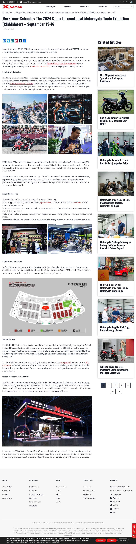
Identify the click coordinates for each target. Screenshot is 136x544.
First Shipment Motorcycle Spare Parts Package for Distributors (113, 78)
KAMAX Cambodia (89, 498)
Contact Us (102, 6)
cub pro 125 (65, 362)
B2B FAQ (5, 494)
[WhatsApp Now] (134, 536)
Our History (6, 490)
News (12, 12)
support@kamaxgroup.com (124, 490)
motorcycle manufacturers (21, 83)
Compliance (100, 523)
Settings (123, 540)
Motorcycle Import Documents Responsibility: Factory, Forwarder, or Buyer (115, 202)
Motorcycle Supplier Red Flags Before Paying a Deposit (115, 329)
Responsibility (7, 498)
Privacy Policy (69, 523)
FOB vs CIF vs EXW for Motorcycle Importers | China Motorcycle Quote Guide (114, 287)
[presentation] (116, 59)
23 (113, 391)
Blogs (18, 12)
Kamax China (87, 487)
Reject (112, 540)
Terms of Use (80, 523)
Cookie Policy (90, 523)
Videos (58, 494)
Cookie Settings (21, 542)
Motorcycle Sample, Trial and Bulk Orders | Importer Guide (114, 162)
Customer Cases (61, 487)
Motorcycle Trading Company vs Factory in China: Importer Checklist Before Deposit (115, 245)
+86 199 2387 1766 (123, 487)
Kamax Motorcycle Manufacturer (61, 63)
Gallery (58, 490)
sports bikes (45, 202)
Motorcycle (50, 6)
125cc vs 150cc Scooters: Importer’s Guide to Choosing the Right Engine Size (114, 369)
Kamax (5, 12)
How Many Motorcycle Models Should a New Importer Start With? (114, 120)
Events (58, 502)
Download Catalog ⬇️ (126, 2)
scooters (77, 202)
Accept (100, 540)
